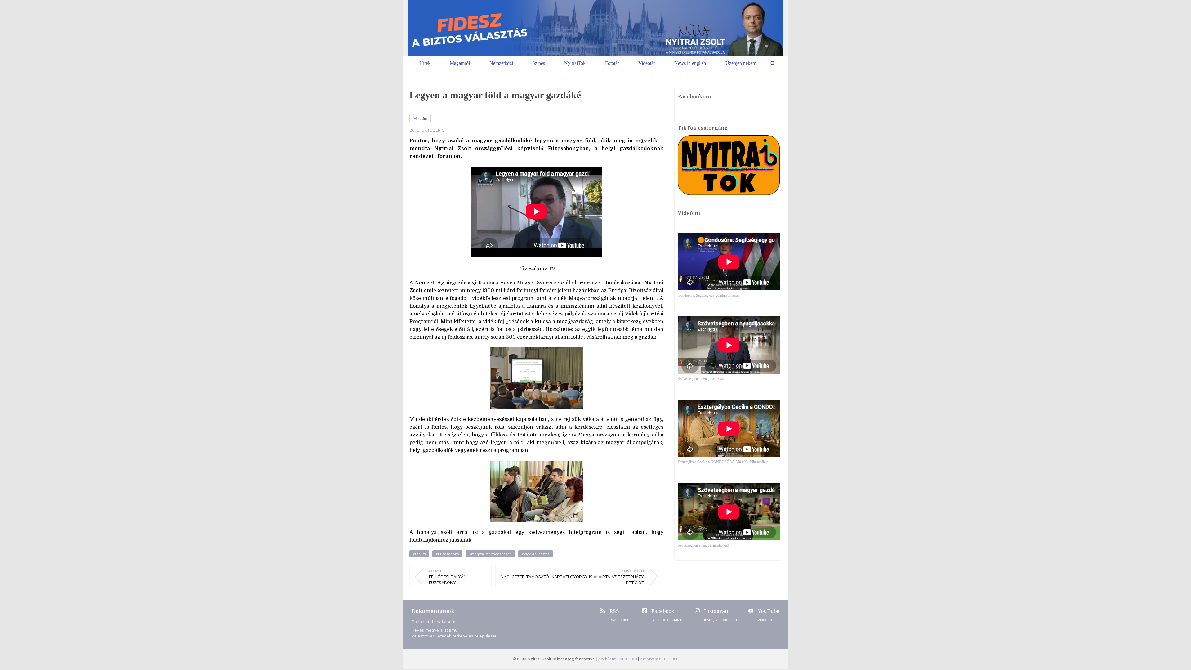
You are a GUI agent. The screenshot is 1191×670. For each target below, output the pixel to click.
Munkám (420, 119)
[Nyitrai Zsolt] (595, 28)
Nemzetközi (501, 63)
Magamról (460, 63)
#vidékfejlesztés (536, 554)
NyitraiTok (575, 63)
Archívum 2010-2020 (659, 659)
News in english (690, 63)
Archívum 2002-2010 (618, 659)
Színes (538, 63)
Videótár (646, 63)
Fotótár (612, 63)
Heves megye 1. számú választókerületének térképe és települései (454, 632)
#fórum (419, 554)
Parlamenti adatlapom (433, 621)
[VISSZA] (772, 63)
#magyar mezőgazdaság (490, 554)
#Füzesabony (447, 554)
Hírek (424, 63)
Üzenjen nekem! (741, 63)
